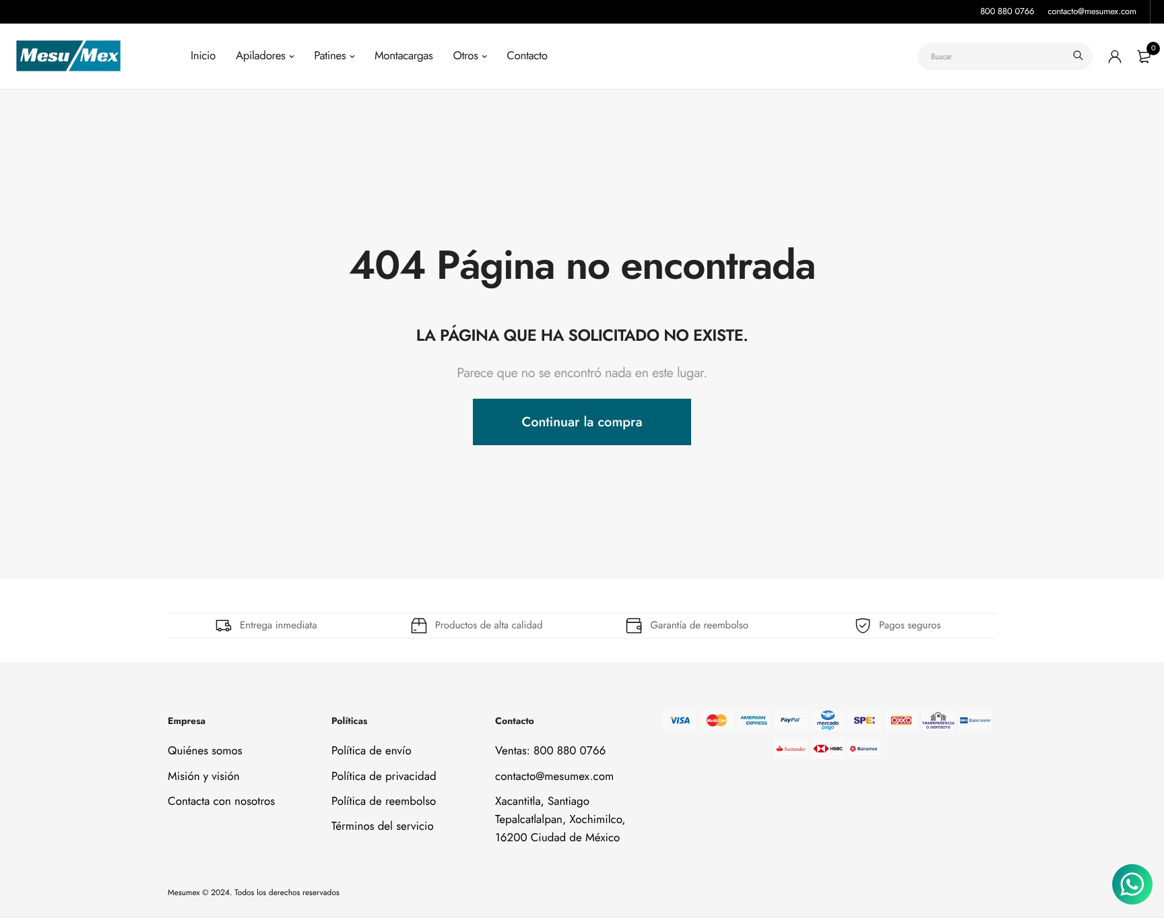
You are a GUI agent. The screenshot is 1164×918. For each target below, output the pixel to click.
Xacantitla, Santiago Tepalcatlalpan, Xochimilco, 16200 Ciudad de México (560, 819)
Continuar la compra (581, 422)
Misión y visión (204, 776)
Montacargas (403, 56)
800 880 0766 (1007, 11)
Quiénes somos (205, 751)
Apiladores (261, 56)
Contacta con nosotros (221, 801)
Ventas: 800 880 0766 (550, 751)
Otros (465, 56)
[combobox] (1005, 56)
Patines (330, 56)
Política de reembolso (383, 801)
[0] (1144, 56)
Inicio (203, 56)
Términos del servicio (382, 826)
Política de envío (371, 751)
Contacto (527, 56)
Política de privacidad (384, 776)
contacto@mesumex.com (1091, 11)
